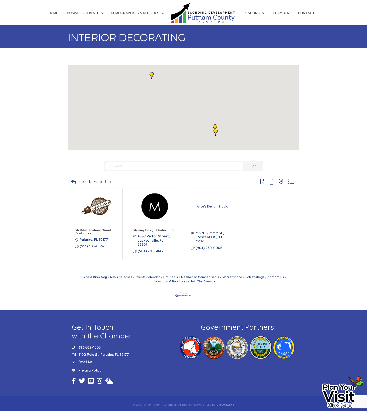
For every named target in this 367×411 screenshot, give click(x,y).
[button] (215, 132)
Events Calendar (148, 277)
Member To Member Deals (200, 277)
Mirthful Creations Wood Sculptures (93, 231)
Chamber (281, 13)
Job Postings (255, 277)
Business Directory (93, 277)
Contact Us (276, 277)
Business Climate (83, 13)
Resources (253, 13)
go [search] (254, 166)
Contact (306, 13)
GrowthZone (225, 404)
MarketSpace (232, 277)
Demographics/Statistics (135, 13)
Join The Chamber (203, 281)
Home (53, 13)
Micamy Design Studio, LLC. (153, 230)
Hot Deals (170, 277)
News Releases (121, 277)
